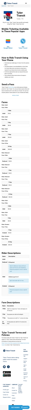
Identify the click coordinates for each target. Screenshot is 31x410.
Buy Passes (15, 407)
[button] (26, 3)
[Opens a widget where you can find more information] (25, 407)
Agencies (4, 5)
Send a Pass (11, 87)
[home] (10, 3)
